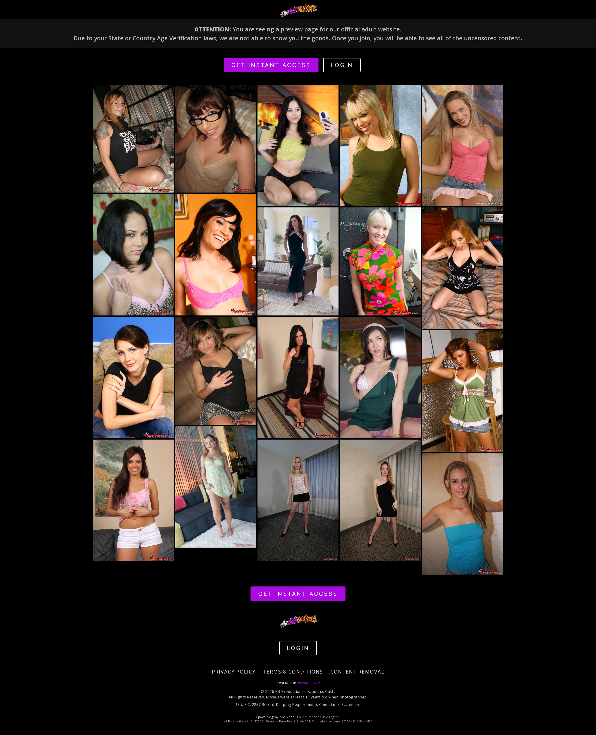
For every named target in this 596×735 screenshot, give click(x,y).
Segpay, (273, 717)
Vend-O (292, 717)
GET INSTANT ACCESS (271, 65)
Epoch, (261, 717)
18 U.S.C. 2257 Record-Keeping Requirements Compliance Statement (298, 704)
